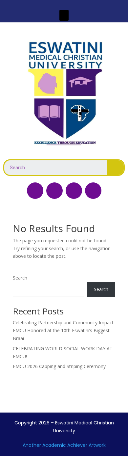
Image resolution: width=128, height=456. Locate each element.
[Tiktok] (74, 190)
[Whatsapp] (93, 190)
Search (20, 278)
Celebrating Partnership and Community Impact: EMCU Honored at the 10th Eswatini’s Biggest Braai (64, 330)
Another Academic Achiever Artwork (64, 445)
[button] (64, 15)
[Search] (115, 167)
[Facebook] (35, 190)
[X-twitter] (54, 190)
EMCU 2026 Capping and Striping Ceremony (59, 366)
